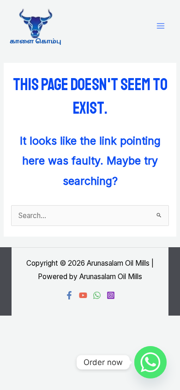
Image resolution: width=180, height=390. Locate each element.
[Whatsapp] (150, 362)
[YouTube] (83, 295)
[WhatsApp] (97, 295)
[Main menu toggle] (161, 26)
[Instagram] (111, 295)
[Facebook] (69, 295)
